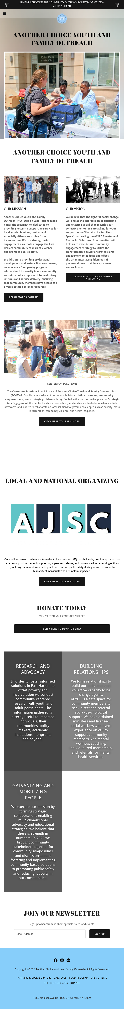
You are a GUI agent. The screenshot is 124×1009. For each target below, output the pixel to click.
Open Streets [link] (99, 978)
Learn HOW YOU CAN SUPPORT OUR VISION (93, 277)
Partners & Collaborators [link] (34, 978)
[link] (62, 13)
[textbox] (50, 933)
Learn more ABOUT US (23, 297)
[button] (10, 13)
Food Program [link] (78, 978)
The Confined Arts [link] (56, 983)
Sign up (100, 934)
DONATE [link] (75, 983)
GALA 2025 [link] (60, 978)
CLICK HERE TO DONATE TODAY (62, 629)
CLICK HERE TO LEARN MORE (62, 421)
